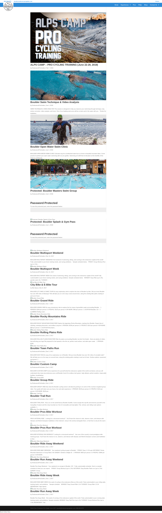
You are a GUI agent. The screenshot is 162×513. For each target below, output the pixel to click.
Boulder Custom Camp (43, 364)
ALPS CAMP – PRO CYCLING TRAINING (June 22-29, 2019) (64, 64)
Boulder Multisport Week (44, 268)
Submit (101, 216)
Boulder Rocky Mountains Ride (48, 316)
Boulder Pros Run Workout (46, 427)
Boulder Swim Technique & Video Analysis (54, 102)
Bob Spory (35, 288)
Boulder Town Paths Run (44, 348)
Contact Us (153, 5)
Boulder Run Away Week (44, 491)
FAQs (140, 5)
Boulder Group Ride (41, 380)
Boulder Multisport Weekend (46, 252)
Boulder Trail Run (40, 395)
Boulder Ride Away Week (44, 475)
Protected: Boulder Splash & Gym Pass (52, 221)
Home (116, 5)
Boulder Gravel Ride (42, 300)
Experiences (125, 5)
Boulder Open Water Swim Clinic (49, 146)
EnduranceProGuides (38, 68)
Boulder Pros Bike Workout (46, 411)
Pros (134, 5)
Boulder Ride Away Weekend (47, 443)
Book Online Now (5, 512)
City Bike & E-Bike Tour (43, 284)
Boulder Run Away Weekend (46, 459)
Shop (146, 5)
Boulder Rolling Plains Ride (46, 332)
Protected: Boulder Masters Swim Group (53, 190)
